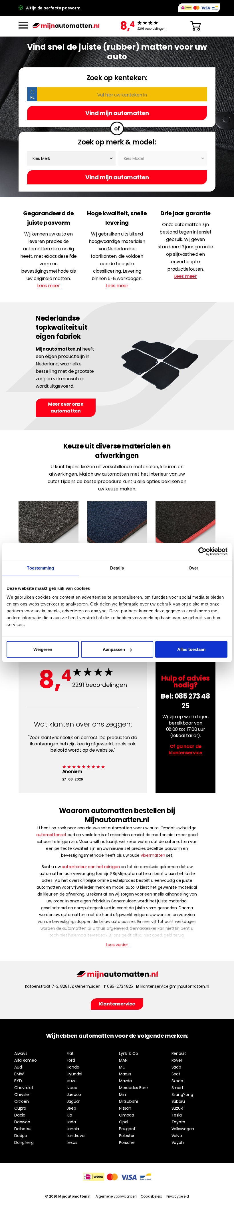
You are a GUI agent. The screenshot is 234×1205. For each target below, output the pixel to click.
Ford (71, 1060)
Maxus (125, 1074)
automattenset (51, 835)
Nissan (125, 1108)
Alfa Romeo (25, 1060)
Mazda (125, 1081)
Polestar (126, 1135)
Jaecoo (74, 1094)
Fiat (70, 1053)
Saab (176, 1067)
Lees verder (117, 944)
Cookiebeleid (152, 1196)
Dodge (20, 1135)
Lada (71, 1122)
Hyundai (74, 1074)
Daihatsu (22, 1129)
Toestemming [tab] (40, 567)
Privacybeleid (177, 1196)
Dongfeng (24, 1142)
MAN (123, 1060)
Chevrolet (23, 1088)
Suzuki (177, 1108)
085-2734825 (120, 986)
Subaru (178, 1101)
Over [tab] (193, 567)
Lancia (73, 1129)
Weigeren (42, 649)
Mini (122, 1094)
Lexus (72, 1142)
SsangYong (182, 1094)
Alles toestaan (191, 649)
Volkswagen (183, 1129)
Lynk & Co (128, 1053)
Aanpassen (114, 649)
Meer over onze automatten (65, 407)
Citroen (21, 1101)
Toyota (178, 1122)
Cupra (20, 1108)
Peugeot (127, 1129)
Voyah (178, 1142)
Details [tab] (117, 567)
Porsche (126, 1142)
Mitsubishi (128, 1101)
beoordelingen (151, 28)
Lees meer (48, 285)
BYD (18, 1081)
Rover (177, 1060)
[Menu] (23, 25)
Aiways (20, 1053)
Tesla (177, 1115)
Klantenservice (117, 1004)
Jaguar (73, 1101)
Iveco (72, 1088)
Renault (179, 1053)
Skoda (177, 1081)
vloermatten (153, 855)
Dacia (19, 1115)
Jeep (71, 1108)
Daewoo (22, 1122)
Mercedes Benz (133, 1088)
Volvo (177, 1135)
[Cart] (195, 26)
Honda (73, 1067)
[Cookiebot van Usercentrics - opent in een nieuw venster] (202, 551)
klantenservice (185, 752)
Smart (177, 1088)
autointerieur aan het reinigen (91, 867)
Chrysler (22, 1094)
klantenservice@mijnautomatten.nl (174, 986)
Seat (176, 1074)
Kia (69, 1115)
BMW (19, 1074)
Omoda (126, 1115)
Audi (18, 1067)
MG (122, 1067)
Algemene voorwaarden (116, 1196)
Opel (123, 1122)
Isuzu (71, 1081)
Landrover (76, 1135)
